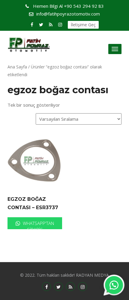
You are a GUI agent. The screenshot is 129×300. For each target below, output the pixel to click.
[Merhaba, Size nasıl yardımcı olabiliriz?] (114, 285)
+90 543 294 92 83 (68, 6)
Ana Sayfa (17, 67)
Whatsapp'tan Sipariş (38, 224)
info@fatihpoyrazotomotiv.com (68, 14)
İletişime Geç (83, 24)
